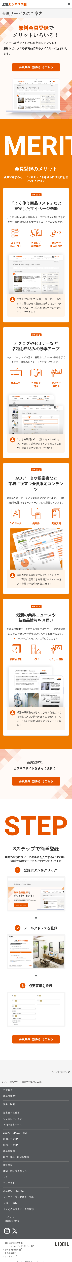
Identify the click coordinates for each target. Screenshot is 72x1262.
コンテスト (9, 1183)
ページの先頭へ (59, 1072)
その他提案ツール (12, 1124)
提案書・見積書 (11, 1112)
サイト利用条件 (12, 1249)
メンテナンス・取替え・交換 (18, 1197)
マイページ (9, 1217)
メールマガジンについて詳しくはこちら (37, 638)
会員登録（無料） (12, 1221)
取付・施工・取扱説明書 (16, 1157)
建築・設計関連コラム (15, 1171)
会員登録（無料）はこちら (36, 67)
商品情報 (8, 1096)
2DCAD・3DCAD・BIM (15, 1133)
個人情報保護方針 (13, 1243)
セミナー (8, 1177)
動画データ (9, 1145)
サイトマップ (11, 1256)
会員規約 (9, 1253)
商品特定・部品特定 (13, 1191)
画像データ (9, 1138)
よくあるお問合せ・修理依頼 (18, 1209)
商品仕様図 (9, 1151)
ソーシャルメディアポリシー (18, 1246)
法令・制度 (9, 1104)
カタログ (8, 1090)
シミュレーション (12, 1118)
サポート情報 (10, 1203)
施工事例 (8, 1165)
